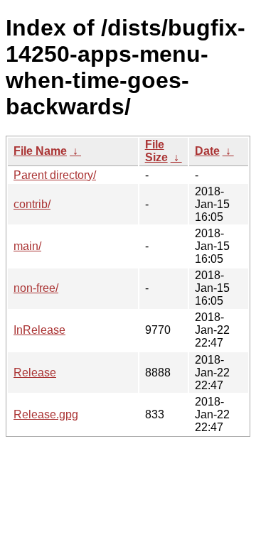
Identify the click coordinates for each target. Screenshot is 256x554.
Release (35, 372)
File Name (40, 151)
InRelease (39, 330)
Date (207, 151)
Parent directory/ (55, 175)
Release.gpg (46, 414)
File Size (156, 150)
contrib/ (32, 204)
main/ (27, 246)
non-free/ (36, 288)
